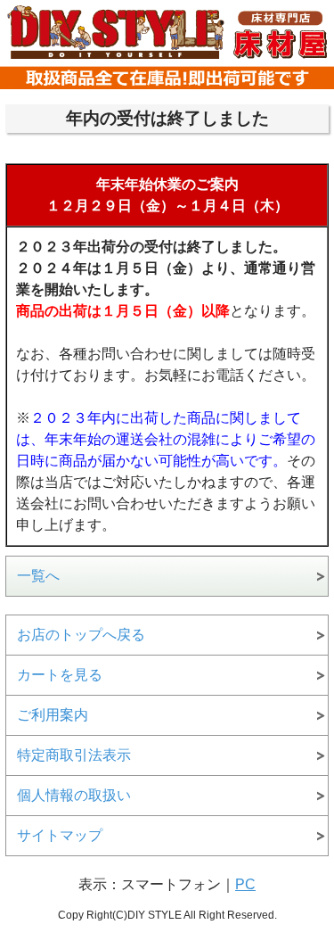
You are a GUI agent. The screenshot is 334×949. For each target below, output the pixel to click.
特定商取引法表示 (74, 755)
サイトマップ (59, 835)
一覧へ (38, 575)
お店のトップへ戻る (81, 634)
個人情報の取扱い (74, 795)
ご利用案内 (52, 714)
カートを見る (59, 674)
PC (245, 884)
